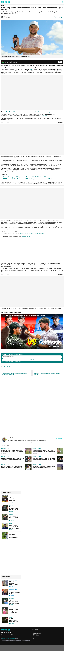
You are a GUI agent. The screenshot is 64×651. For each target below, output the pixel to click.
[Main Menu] (62, 2)
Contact (34, 632)
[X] (9, 634)
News (10, 617)
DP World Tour (43, 115)
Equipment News (13, 580)
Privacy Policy (25, 361)
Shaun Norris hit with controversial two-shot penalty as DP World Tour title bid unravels (12, 452)
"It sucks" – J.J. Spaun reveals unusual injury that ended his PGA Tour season (14, 536)
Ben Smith (3, 16)
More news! (4, 350)
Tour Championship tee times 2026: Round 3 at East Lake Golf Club (14, 499)
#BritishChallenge (24, 233)
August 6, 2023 (26, 236)
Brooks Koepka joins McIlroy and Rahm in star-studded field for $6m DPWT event (26, 177)
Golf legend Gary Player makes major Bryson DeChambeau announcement (11, 466)
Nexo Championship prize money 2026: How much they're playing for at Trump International (43, 460)
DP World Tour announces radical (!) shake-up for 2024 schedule (47, 374)
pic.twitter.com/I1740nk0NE (36, 233)
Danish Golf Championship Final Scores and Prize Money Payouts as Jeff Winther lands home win (44, 467)
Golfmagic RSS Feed (36, 633)
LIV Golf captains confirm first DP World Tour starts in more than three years (12, 459)
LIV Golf (11, 514)
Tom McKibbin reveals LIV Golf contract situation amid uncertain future (14, 517)
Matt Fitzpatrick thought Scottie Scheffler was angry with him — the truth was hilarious (14, 611)
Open (31, 69)
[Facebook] (2, 634)
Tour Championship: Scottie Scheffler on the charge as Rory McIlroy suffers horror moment (14, 508)
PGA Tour (11, 495)
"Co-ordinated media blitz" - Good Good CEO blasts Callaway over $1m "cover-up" (14, 583)
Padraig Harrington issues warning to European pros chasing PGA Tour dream (14, 374)
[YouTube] (13, 634)
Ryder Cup (11, 523)
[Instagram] (5, 634)
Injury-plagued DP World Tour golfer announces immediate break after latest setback (43, 452)
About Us (34, 630)
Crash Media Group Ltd (8, 638)
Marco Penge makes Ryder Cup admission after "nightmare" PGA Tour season (14, 527)
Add (60, 61)
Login (33, 636)
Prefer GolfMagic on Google (11, 61)
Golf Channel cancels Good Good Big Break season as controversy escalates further (14, 620)
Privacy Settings (35, 635)
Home (2, 5)
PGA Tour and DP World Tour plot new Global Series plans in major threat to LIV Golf (27, 178)
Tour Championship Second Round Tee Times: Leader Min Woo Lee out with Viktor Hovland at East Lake (14, 602)
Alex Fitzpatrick (7, 366)
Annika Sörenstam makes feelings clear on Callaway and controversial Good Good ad (14, 592)
